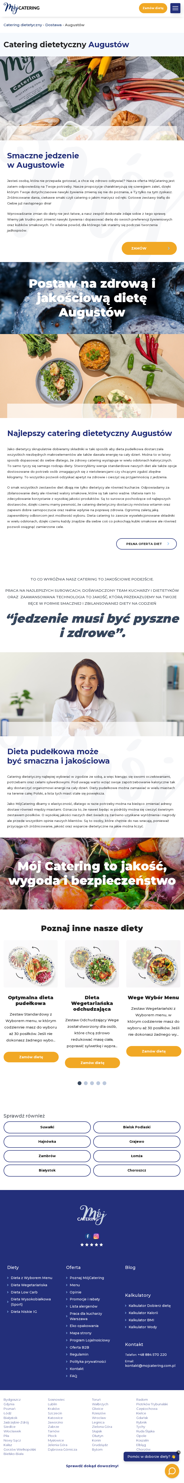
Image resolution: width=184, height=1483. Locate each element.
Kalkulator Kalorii (143, 1313)
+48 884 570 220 (152, 1354)
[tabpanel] (30, 1001)
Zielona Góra (102, 1427)
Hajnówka (47, 1142)
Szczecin (55, 1413)
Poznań (10, 1409)
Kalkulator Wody (143, 1327)
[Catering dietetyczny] (92, 1215)
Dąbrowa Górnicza (62, 1449)
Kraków (54, 1409)
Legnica (98, 1422)
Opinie (75, 1292)
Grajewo (136, 1142)
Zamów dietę (153, 8)
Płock (52, 1436)
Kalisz (8, 1445)
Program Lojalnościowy (90, 1340)
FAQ (73, 1376)
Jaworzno (55, 1422)
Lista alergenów (84, 1306)
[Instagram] (96, 1235)
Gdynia (9, 1404)
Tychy (140, 1427)
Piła (6, 1436)
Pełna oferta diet (144, 544)
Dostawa (53, 25)
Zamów (138, 248)
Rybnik (141, 1422)
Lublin (52, 1404)
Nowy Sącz (12, 1440)
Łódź (8, 1413)
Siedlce (10, 1427)
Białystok (47, 1170)
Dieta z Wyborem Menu (31, 1278)
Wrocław (99, 1417)
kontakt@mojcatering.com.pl (150, 1365)
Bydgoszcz (12, 1399)
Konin (96, 1440)
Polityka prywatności (88, 1361)
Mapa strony (81, 1333)
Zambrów (47, 1156)
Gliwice (97, 1409)
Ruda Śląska (145, 1431)
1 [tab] (79, 1083)
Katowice (55, 1417)
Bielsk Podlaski (136, 1127)
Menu (75, 1285)
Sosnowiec (56, 1399)
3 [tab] (92, 1083)
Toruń (96, 1399)
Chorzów (143, 1449)
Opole (141, 1436)
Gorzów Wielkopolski (20, 1449)
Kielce (141, 1413)
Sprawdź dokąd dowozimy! (92, 1466)
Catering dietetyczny (23, 25)
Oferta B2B (79, 1347)
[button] (175, 8)
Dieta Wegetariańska (29, 1285)
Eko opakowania (84, 1326)
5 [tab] (104, 1083)
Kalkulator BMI (141, 1320)
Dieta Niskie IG (24, 1312)
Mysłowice (56, 1440)
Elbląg (141, 1445)
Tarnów (53, 1431)
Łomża (137, 1156)
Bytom (97, 1449)
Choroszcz (136, 1170)
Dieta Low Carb (24, 1292)
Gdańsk (142, 1417)
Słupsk (97, 1431)
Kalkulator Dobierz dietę (150, 1306)
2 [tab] (86, 1083)
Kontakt (77, 1369)
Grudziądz (100, 1445)
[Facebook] (88, 1235)
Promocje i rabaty (85, 1299)
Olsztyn (97, 1436)
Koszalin (142, 1440)
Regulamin (79, 1354)
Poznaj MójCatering (87, 1278)
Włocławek (12, 1431)
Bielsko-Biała (13, 1454)
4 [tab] (98, 1083)
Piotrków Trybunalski (152, 1404)
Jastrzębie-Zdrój (16, 1422)
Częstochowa (146, 1409)
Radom (142, 1399)
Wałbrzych (100, 1404)
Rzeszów (99, 1413)
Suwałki (47, 1127)
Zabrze (53, 1427)
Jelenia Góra (57, 1445)
